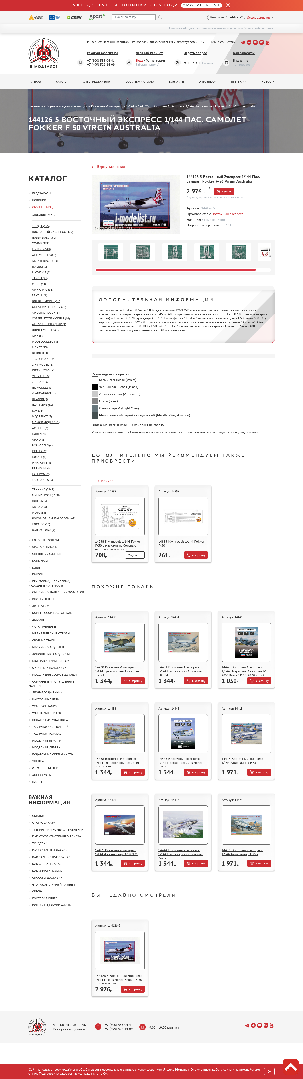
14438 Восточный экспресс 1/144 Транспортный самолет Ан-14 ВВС (117, 762)
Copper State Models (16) (51, 318)
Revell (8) (39, 295)
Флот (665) (39, 501)
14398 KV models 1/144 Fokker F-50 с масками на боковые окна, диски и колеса (118, 545)
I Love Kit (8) (41, 272)
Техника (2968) (43, 489)
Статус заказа (43, 822)
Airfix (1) (38, 439)
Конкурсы (40, 560)
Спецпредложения (97, 81)
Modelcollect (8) (45, 341)
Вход (139, 60)
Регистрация (155, 60)
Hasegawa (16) (42, 405)
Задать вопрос (195, 53)
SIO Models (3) (42, 480)
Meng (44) (39, 284)
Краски (37, 574)
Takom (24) (40, 278)
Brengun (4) (41, 468)
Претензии (239, 81)
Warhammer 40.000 (46, 713)
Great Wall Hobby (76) (49, 307)
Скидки (38, 815)
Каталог (62, 81)
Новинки (39, 200)
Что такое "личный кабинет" (54, 884)
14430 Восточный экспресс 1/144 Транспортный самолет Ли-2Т (117, 671)
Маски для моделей (48, 647)
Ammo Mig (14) (42, 289)
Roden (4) (39, 433)
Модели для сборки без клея (54, 674)
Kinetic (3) (39, 451)
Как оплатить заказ (47, 870)
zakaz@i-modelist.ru (102, 53)
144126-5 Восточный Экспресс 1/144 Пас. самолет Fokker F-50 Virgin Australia (118, 979)
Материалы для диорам (50, 661)
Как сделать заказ (46, 864)
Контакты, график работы (52, 905)
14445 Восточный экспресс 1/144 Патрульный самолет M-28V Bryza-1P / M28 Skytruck (244, 671)
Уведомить (135, 555)
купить (226, 191)
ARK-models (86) (44, 255)
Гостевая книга (44, 898)
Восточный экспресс (106, 106)
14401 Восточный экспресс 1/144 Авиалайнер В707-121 (116, 852)
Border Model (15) (46, 301)
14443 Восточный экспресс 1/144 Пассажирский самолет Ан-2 (180, 762)
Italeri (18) (40, 266)
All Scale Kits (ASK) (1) (49, 324)
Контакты (176, 81)
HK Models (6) (42, 387)
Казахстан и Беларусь (49, 850)
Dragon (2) (40, 399)
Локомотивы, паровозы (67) (53, 518)
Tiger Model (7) (43, 358)
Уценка (38, 761)
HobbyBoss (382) (44, 237)
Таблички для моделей (50, 727)
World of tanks (44, 706)
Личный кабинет (149, 53)
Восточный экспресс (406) (52, 232)
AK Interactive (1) (45, 260)
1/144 (130, 106)
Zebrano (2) (40, 382)
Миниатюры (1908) (46, 495)
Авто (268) (39, 506)
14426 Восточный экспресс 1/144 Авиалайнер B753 (242, 852)
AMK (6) (37, 335)
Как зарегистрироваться (51, 857)
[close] (226, 5)
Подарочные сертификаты (52, 754)
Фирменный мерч (45, 768)
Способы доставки (47, 877)
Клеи (36, 567)
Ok (269, 1071)
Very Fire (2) (41, 376)
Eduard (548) (41, 249)
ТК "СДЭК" (39, 843)
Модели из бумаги (46, 740)
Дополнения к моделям (51, 654)
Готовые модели (45, 540)
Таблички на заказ (46, 733)
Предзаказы (41, 193)
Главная (34, 81)
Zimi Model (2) (42, 364)
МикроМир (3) (42, 462)
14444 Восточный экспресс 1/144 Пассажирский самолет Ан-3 (180, 854)
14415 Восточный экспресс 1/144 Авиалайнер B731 (242, 760)
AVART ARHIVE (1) (44, 393)
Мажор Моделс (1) (46, 422)
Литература (40, 606)
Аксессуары (41, 775)
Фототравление (44, 626)
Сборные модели (57, 106)
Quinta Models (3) (45, 330)
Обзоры (37, 891)
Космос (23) (41, 524)
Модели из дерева (46, 747)
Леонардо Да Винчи (47, 692)
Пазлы (37, 782)
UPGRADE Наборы (45, 547)
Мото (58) (39, 512)
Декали (38, 619)
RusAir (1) (39, 457)
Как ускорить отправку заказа (56, 836)
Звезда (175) (41, 226)
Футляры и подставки (49, 667)
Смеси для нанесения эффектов (58, 592)
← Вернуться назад (108, 166)
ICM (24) (37, 410)
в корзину (198, 555)
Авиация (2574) (43, 215)
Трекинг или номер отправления (58, 829)
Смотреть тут (201, 5)
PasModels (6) (42, 445)
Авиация (80, 106)
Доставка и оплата (140, 81)
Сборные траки (43, 640)
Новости (268, 81)
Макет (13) (40, 347)
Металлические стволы (51, 633)
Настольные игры (46, 699)
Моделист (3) (42, 416)
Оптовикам (207, 81)
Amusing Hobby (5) (46, 312)
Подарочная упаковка (50, 720)
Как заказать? (244, 53)
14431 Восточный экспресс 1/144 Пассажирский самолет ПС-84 (180, 671)
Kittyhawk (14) (43, 370)
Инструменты (43, 599)
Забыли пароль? (148, 64)
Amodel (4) (40, 428)
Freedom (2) (41, 474)
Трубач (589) (40, 243)
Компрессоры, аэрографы (52, 612)
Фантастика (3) (43, 530)
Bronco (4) (40, 353)
